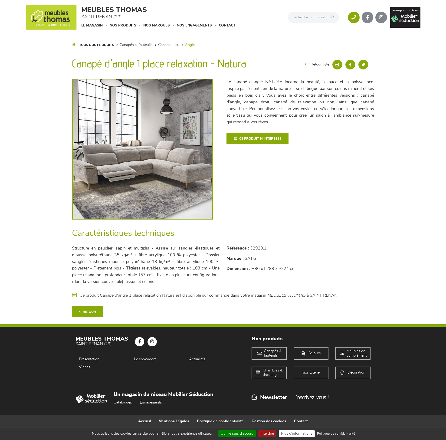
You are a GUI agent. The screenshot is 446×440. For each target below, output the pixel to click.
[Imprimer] (337, 64)
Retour (89, 312)
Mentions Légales (174, 421)
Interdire (267, 433)
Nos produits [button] (123, 25)
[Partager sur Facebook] (350, 64)
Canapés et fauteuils (136, 45)
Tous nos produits (96, 45)
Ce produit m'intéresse (260, 138)
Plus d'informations (296, 433)
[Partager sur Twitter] (363, 64)
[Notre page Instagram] (381, 17)
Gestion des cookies (269, 421)
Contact (227, 25)
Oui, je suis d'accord (237, 433)
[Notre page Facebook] (367, 17)
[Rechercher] (334, 17)
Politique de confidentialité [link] (336, 433)
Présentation (89, 359)
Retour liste (320, 64)
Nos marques (156, 25)
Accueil (144, 421)
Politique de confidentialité (220, 421)
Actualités (197, 359)
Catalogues (123, 402)
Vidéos (84, 367)
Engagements (151, 402)
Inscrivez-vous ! (312, 397)
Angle (190, 45)
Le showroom (145, 359)
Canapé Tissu (168, 45)
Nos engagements (194, 25)
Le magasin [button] (92, 25)
